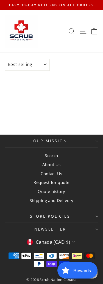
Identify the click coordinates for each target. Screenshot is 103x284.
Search (51, 155)
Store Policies (50, 216)
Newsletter (50, 229)
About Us (51, 164)
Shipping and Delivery (52, 200)
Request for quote (51, 182)
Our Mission (50, 140)
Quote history (51, 191)
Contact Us (51, 173)
